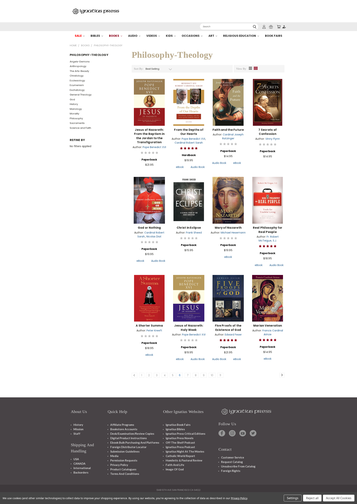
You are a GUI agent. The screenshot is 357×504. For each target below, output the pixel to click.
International (82, 468)
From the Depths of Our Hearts (188, 132)
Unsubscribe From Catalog (238, 466)
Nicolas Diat (153, 236)
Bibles (96, 36)
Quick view (149, 98)
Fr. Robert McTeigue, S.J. (269, 238)
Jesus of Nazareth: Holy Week (188, 328)
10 (212, 375)
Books (114, 36)
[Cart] (279, 26)
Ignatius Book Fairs (178, 424)
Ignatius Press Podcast (180, 447)
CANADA (79, 463)
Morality (74, 113)
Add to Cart (149, 105)
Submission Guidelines (124, 451)
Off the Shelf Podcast (180, 442)
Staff (76, 433)
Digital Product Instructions (128, 438)
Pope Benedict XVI (154, 147)
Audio (133, 36)
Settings (292, 498)
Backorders (80, 472)
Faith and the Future (228, 130)
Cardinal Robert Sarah (189, 143)
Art (211, 36)
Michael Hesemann (233, 232)
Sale (78, 36)
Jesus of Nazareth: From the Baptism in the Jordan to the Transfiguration (149, 136)
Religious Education (240, 36)
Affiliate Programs (122, 424)
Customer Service (232, 457)
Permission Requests (123, 460)
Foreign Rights (230, 470)
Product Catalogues (123, 469)
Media (114, 456)
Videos (151, 36)
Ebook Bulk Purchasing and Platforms (134, 442)
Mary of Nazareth (228, 228)
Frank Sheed (194, 232)
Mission (78, 429)
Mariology (76, 109)
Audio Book (198, 167)
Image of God (175, 469)
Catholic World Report (180, 456)
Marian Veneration (267, 326)
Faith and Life (175, 464)
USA (76, 459)
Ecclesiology (77, 80)
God (72, 99)
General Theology (80, 94)
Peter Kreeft (154, 330)
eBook (180, 167)
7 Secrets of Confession (267, 132)
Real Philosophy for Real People (267, 230)
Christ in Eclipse (189, 228)
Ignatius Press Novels (179, 438)
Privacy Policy (119, 464)
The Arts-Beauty (79, 71)
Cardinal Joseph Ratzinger (233, 136)
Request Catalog (232, 462)
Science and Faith (80, 128)
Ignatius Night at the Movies (185, 451)
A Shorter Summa (149, 326)
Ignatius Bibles (175, 429)
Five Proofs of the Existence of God (228, 328)
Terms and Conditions (124, 473)
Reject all (312, 498)
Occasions (191, 36)
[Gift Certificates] (271, 26)
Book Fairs (273, 36)
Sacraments (77, 123)
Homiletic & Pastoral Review (184, 460)
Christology (76, 75)
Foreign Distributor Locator (128, 447)
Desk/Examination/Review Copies (132, 433)
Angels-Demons (80, 61)
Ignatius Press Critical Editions (185, 433)
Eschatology (77, 90)
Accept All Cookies (338, 498)
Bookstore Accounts (123, 429)
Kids (169, 36)
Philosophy (76, 118)
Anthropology (78, 66)
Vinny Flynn (272, 139)
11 (220, 375)
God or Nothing (149, 228)
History (74, 104)
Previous (347, 492)
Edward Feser (233, 334)
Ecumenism (77, 85)
